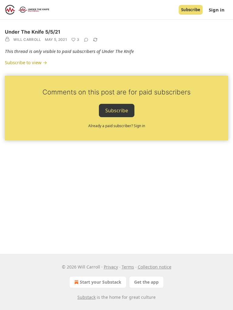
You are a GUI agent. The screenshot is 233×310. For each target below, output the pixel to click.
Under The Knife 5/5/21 (32, 32)
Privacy (111, 267)
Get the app (146, 282)
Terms (128, 267)
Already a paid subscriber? (116, 125)
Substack (86, 297)
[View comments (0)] (86, 39)
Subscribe (190, 9)
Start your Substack (100, 282)
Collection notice (154, 267)
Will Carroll (27, 39)
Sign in (217, 10)
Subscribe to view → (26, 62)
